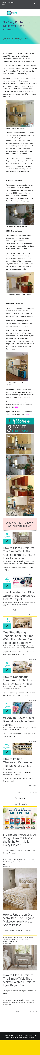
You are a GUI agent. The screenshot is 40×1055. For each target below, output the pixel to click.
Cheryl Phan (9, 561)
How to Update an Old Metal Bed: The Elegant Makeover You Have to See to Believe (18, 920)
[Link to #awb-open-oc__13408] (34, 3)
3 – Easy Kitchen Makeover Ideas (14, 24)
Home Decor (20, 563)
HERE (16, 407)
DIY (12, 38)
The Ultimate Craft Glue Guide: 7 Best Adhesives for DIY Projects (19, 595)
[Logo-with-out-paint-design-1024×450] (12, 11)
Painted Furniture (16, 604)
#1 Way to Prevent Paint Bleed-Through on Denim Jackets (19, 721)
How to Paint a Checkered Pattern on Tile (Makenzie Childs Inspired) (17, 764)
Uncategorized (7, 688)
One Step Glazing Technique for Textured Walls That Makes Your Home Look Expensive (18, 637)
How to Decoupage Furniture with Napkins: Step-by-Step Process (18, 680)
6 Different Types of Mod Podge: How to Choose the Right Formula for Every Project (19, 840)
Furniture (12, 563)
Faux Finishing (18, 38)
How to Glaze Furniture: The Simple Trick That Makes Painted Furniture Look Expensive (19, 553)
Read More (32, 575)
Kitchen (26, 38)
